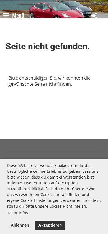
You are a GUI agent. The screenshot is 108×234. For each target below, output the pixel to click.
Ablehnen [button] (20, 225)
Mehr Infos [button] (18, 212)
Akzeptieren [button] (50, 225)
